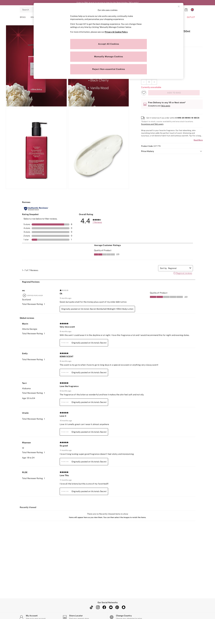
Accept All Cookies (108, 44)
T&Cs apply (165, 105)
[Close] (179, 6)
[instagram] (98, 607)
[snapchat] (123, 607)
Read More (198, 140)
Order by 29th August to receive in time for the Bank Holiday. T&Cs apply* (107, 3)
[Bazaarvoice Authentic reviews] (36, 208)
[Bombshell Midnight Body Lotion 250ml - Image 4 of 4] (98, 148)
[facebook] (104, 607)
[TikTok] (91, 607)
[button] (172, 151)
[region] (108, 41)
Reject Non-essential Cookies (108, 69)
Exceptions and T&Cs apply (152, 124)
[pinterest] (117, 607)
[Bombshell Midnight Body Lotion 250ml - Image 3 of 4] (36, 148)
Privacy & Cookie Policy (116, 32)
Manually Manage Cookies (108, 56)
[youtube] (111, 607)
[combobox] (178, 268)
